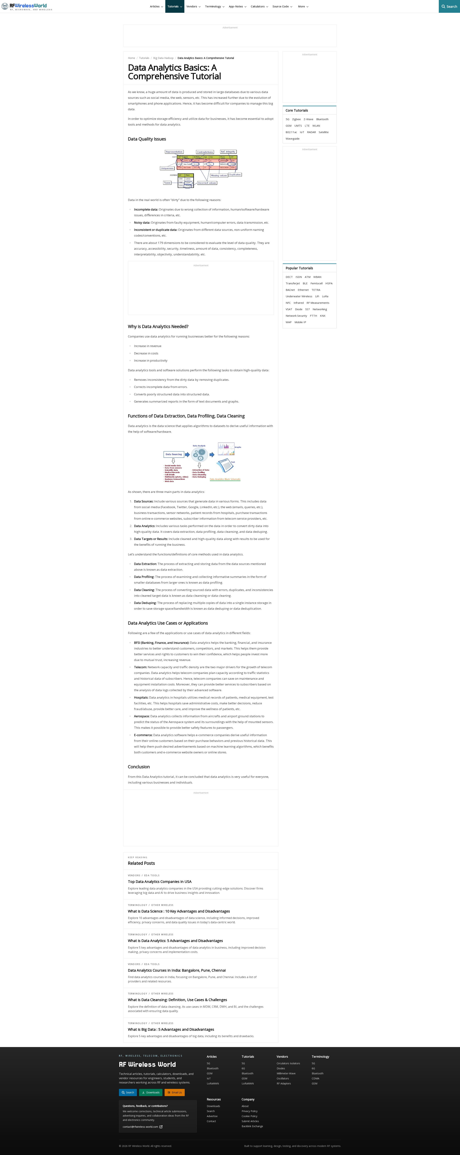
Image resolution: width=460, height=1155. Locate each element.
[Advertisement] (230, 37)
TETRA (316, 290)
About (245, 1106)
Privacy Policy (249, 1111)
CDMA (315, 1078)
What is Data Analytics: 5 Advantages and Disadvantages (175, 940)
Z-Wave (308, 119)
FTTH (313, 315)
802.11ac (291, 132)
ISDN (299, 277)
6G (243, 1068)
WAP (289, 322)
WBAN (317, 277)
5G (287, 119)
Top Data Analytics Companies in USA (160, 881)
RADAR (311, 132)
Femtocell (316, 283)
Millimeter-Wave (286, 1073)
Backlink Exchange (252, 1126)
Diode (298, 309)
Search (211, 1111)
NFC (288, 302)
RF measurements (318, 302)
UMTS (298, 125)
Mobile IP (300, 322)
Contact (211, 1121)
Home (131, 58)
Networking (320, 309)
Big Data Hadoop (163, 58)
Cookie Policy (249, 1116)
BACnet (290, 290)
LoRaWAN (213, 1083)
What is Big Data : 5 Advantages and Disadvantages (171, 1029)
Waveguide (293, 138)
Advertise (212, 1116)
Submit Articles (250, 1121)
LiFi (317, 296)
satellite (324, 132)
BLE (305, 283)
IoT (302, 132)
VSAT (289, 309)
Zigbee (296, 119)
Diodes (281, 1068)
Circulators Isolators (288, 1063)
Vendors (134, 875)
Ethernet (303, 290)
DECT (289, 277)
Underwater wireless (299, 296)
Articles (212, 1057)
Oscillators (283, 1078)
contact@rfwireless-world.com (140, 1126)
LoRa (325, 296)
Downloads (213, 1106)
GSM (288, 125)
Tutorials (144, 58)
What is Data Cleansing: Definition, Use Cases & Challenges (177, 999)
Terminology (137, 905)
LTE (307, 125)
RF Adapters (284, 1083)
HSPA (328, 283)
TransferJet (293, 283)
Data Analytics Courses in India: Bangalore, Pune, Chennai (177, 970)
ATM (307, 277)
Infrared (299, 302)
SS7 (307, 309)
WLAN (316, 125)
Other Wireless (162, 905)
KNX (322, 315)
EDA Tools (151, 875)
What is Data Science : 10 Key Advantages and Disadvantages (179, 911)
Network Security (296, 315)
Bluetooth (322, 119)
